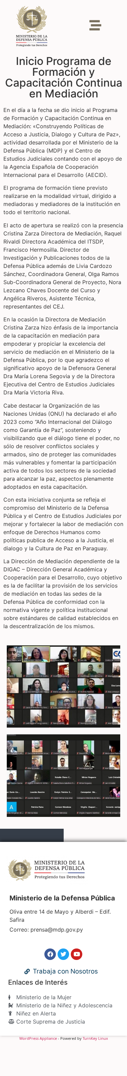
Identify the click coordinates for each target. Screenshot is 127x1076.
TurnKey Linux (95, 1038)
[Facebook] (50, 954)
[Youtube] (76, 954)
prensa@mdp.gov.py (56, 929)
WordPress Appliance (38, 1038)
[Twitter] (63, 954)
